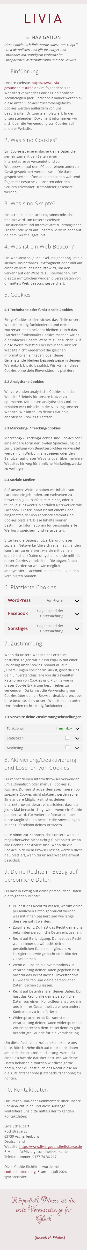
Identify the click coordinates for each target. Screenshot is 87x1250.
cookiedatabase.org (20, 1171)
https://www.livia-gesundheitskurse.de (50, 1146)
